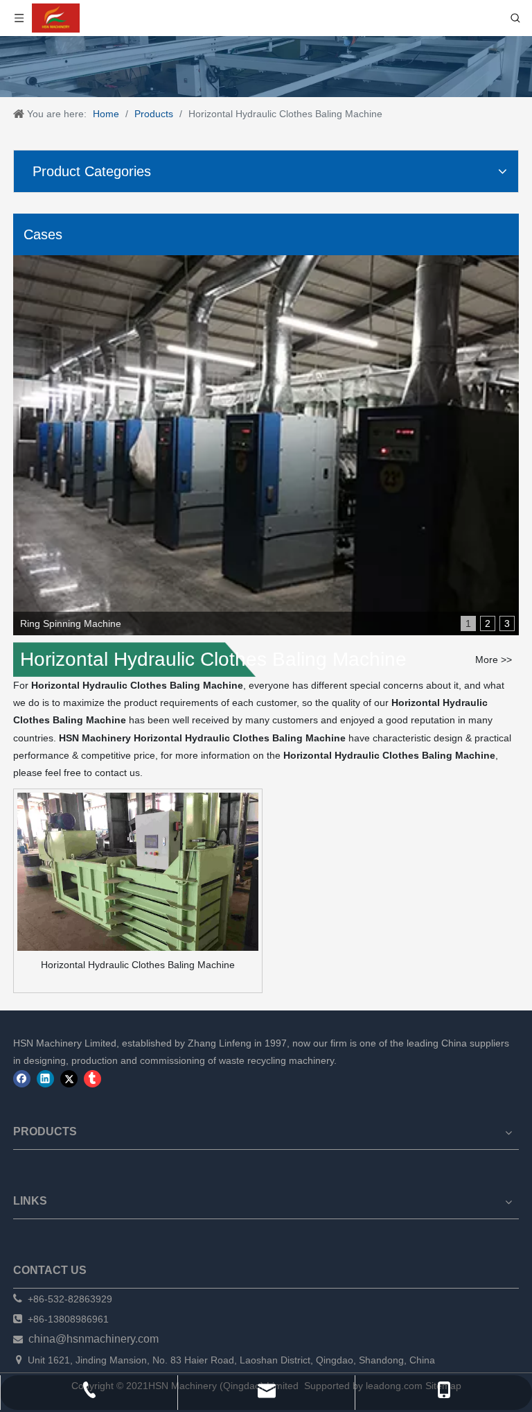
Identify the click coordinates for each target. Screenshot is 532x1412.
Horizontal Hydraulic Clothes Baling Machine (138, 964)
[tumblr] (92, 1078)
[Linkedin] (45, 1078)
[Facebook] (21, 1078)
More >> (493, 659)
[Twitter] (69, 1078)
